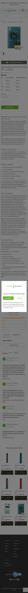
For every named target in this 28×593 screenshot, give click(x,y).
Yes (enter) (8, 298)
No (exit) (19, 298)
